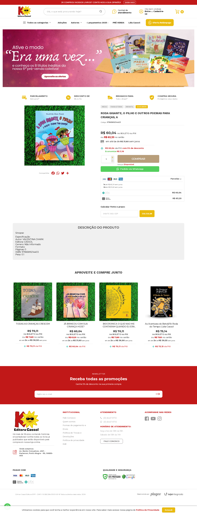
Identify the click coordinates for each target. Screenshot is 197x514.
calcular (147, 214)
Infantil (129, 107)
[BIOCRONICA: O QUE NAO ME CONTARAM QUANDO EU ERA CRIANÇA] (119, 317)
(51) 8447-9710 (110, 418)
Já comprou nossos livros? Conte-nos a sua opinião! (91, 2)
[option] (34, 97)
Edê (64, 444)
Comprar (138, 158)
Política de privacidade (73, 440)
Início (104, 107)
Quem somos (69, 421)
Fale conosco (111, 441)
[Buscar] (100, 11)
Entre (147, 11)
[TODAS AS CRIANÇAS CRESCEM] (33, 317)
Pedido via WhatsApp (131, 169)
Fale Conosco (69, 418)
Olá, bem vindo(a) (153, 9)
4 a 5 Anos (141, 107)
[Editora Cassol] (24, 11)
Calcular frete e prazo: (113, 206)
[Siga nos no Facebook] (147, 418)
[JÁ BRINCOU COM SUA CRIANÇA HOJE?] (76, 317)
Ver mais (32, 349)
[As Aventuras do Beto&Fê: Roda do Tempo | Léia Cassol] (161, 317)
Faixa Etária (116, 107)
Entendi (168, 510)
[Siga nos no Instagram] (160, 418)
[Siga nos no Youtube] (154, 418)
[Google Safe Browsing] (128, 477)
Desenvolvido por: (143, 494)
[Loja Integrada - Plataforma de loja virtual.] (173, 494)
